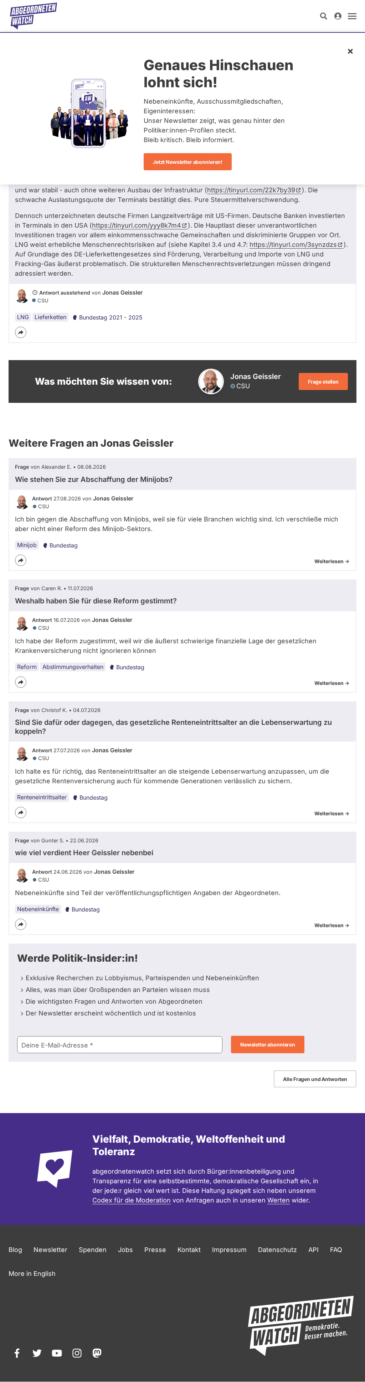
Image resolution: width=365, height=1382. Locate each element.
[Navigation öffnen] (352, 16)
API (313, 1249)
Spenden (93, 1249)
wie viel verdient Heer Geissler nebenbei (84, 852)
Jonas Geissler (122, 292)
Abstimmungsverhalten (72, 666)
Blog (15, 1249)
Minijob (27, 545)
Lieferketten (50, 317)
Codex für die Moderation (131, 1200)
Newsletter (50, 1249)
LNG (23, 317)
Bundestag (64, 545)
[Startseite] (33, 16)
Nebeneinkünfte (38, 909)
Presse (155, 1249)
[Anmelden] (338, 16)
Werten (278, 1200)
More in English (32, 1273)
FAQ (336, 1249)
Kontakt (189, 1249)
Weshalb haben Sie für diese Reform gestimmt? (96, 601)
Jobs (125, 1249)
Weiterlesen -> (331, 561)
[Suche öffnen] (323, 16)
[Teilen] (20, 332)
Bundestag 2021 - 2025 (111, 317)
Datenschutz (277, 1249)
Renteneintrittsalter (42, 797)
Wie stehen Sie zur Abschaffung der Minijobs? (94, 479)
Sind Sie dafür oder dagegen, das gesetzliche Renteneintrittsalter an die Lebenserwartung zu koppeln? (173, 727)
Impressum (229, 1249)
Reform (27, 666)
